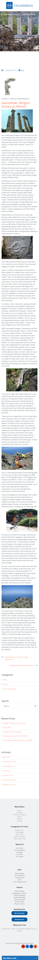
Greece (19, 819)
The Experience (19, 875)
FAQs (19, 880)
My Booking (19, 913)
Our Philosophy (19, 850)
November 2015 (9, 780)
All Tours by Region (19, 815)
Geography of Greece (19, 893)
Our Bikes (19, 852)
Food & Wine (19, 902)
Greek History (19, 891)
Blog (22, 70)
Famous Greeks (19, 900)
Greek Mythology (19, 897)
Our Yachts (19, 856)
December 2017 (9, 766)
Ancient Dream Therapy (12, 732)
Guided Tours (19, 830)
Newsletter (19, 919)
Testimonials (19, 878)
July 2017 (6, 771)
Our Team (19, 848)
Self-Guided (19, 832)
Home (19, 810)
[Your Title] (23, 946)
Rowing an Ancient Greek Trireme (21, 665)
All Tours (19, 813)
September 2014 (9, 784)
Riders (19, 817)
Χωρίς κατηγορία (9, 689)
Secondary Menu (10, 14)
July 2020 (6, 757)
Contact (19, 821)
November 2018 (9, 761)
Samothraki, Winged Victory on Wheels (17, 740)
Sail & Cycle (19, 834)
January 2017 (8, 775)
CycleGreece (6, 929)
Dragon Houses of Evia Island (14, 723)
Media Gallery (19, 873)
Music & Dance (19, 904)
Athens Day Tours (19, 839)
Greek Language (19, 895)
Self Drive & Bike (19, 837)
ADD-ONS (7, 727)
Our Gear (19, 854)
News (5, 684)
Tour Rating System (19, 882)
